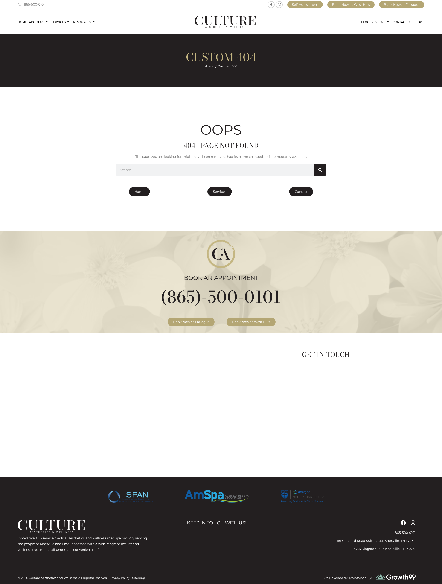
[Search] (320, 170)
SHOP (418, 22)
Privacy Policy (119, 578)
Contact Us (402, 22)
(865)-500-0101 (221, 296)
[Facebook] (403, 522)
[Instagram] (279, 4)
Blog (365, 22)
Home (22, 22)
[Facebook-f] (271, 4)
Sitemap (138, 578)
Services (59, 22)
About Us (36, 22)
